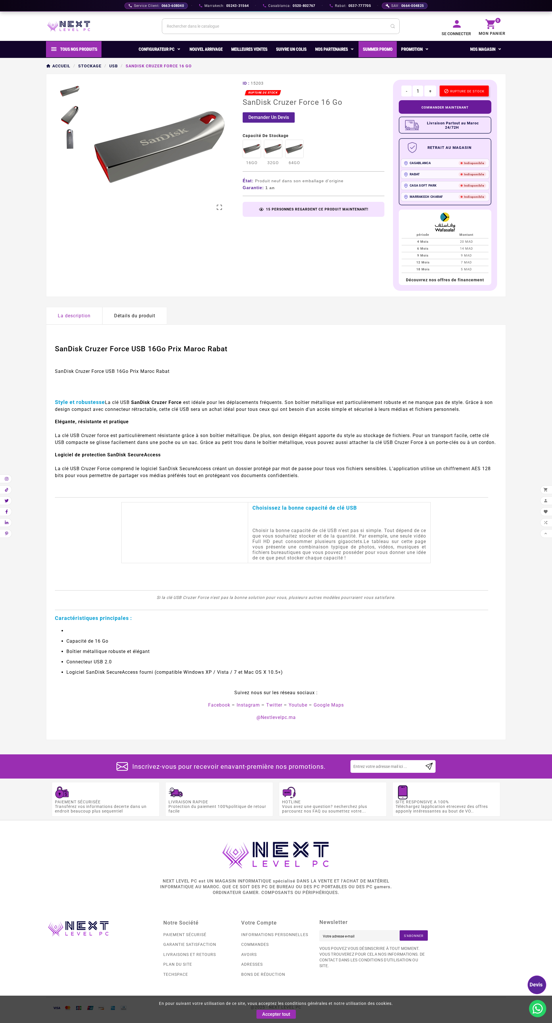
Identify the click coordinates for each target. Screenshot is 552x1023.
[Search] (393, 26)
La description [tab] (74, 315)
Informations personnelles (274, 934)
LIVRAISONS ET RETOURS (189, 954)
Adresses (252, 964)
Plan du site (177, 964)
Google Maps (329, 705)
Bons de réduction (263, 974)
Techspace (175, 974)
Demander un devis (268, 117)
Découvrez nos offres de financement (445, 280)
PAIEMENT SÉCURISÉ (184, 934)
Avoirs (249, 954)
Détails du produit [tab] (134, 315)
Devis (536, 985)
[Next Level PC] (69, 26)
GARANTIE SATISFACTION (189, 944)
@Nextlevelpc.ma (276, 717)
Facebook (219, 705)
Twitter (274, 705)
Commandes (255, 944)
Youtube (298, 705)
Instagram (248, 705)
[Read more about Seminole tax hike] (429, 766)
